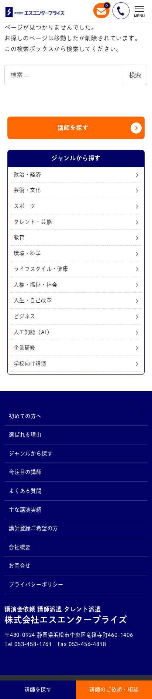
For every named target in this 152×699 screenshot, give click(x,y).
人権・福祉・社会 (35, 285)
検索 (135, 75)
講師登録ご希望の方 (33, 528)
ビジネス (24, 316)
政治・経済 (27, 174)
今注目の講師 (25, 472)
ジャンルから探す (30, 453)
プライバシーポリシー (36, 584)
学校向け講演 (30, 363)
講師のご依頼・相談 (113, 689)
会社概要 (20, 547)
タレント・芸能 (33, 222)
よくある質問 (25, 491)
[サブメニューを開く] (142, 412)
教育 (19, 237)
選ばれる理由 (25, 434)
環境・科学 (27, 253)
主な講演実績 (25, 510)
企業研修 (24, 347)
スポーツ (24, 206)
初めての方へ (25, 416)
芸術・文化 (27, 190)
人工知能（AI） (33, 332)
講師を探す (73, 128)
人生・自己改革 (33, 300)
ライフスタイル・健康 (41, 269)
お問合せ (20, 565)
